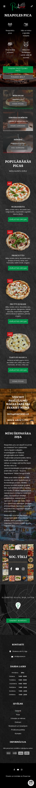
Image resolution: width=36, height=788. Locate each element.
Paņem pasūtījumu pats (18, 69)
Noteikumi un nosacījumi (18, 726)
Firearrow (26, 776)
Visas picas (18, 381)
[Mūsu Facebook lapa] (11, 569)
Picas (18, 715)
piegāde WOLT (18, 77)
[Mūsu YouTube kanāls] (17, 569)
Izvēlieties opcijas (18, 219)
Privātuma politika (18, 730)
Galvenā (18, 711)
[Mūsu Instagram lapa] (21, 769)
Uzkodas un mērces (18, 718)
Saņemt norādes (18, 621)
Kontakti (18, 733)
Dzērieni (18, 722)
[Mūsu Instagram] (23, 569)
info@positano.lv (18, 413)
